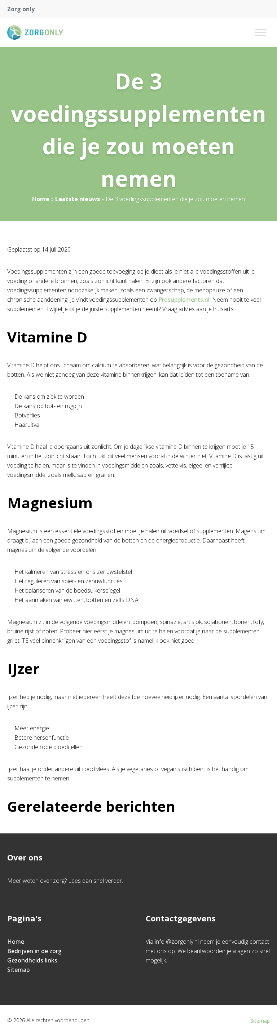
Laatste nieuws (77, 199)
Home (40, 199)
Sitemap (18, 970)
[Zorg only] (35, 32)
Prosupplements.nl (184, 300)
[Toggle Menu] (260, 32)
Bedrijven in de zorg (34, 951)
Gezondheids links (32, 960)
